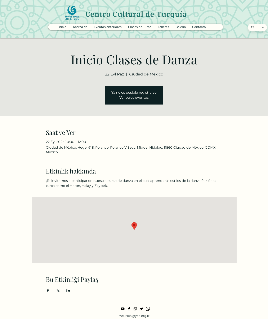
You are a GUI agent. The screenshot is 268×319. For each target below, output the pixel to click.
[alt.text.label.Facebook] (129, 309)
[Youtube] (123, 309)
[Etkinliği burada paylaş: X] (58, 290)
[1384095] (148, 309)
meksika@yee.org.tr (134, 316)
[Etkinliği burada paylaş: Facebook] (48, 290)
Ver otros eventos (134, 98)
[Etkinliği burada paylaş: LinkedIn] (68, 290)
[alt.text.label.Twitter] (141, 309)
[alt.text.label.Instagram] (135, 309)
